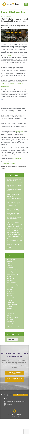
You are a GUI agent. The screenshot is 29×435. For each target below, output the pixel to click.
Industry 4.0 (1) (10, 287)
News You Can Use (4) (11, 300)
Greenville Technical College (7, 83)
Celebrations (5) (10, 272)
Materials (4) (9, 298)
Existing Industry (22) (11, 282)
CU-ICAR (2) (9, 271)
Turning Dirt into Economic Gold (14, 183)
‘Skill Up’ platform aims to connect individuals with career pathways (14, 246)
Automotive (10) (10, 265)
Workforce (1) (10, 323)
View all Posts (6, 16)
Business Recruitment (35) (12, 269)
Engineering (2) (10, 280)
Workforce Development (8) (13, 326)
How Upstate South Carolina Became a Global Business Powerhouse (13, 194)
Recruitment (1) (10, 306)
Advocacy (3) (9, 261)
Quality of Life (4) (10, 302)
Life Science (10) (10, 293)
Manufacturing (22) (11, 297)
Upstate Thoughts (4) (11, 321)
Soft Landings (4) (10, 312)
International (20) (10, 291)
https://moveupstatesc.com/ (8, 163)
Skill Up (9, 55)
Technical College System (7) (13, 317)
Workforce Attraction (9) (12, 325)
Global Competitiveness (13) (13, 285)
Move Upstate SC (19, 131)
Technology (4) (10, 319)
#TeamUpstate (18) (11, 259)
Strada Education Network (7, 112)
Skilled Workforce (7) (11, 310)
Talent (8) (9, 315)
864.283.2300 (9, 404)
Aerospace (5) (10, 263)
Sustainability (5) (10, 313)
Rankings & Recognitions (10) (13, 304)
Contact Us (20, 395)
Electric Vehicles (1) (11, 278)
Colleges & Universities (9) (12, 274)
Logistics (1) (9, 295)
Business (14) (10, 267)
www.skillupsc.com (16, 158)
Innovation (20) (10, 289)
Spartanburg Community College (13, 85)
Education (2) (9, 276)
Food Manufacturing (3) (12, 284)
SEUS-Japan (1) (10, 308)
